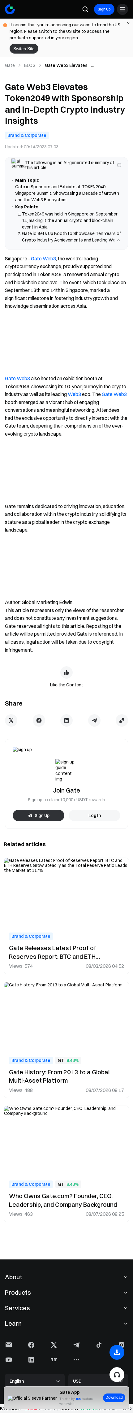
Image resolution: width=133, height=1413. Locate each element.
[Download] (116, 1352)
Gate (10, 65)
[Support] (116, 1374)
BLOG (30, 65)
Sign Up (104, 9)
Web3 (74, 407)
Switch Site (24, 48)
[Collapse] (118, 253)
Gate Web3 (43, 271)
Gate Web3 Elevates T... (69, 65)
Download (114, 1397)
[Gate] (10, 9)
